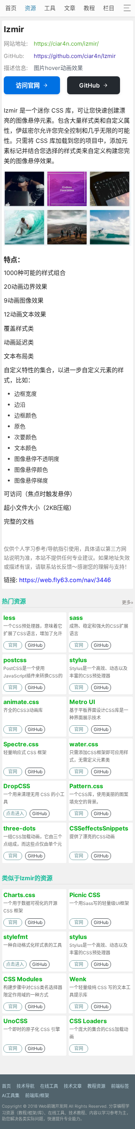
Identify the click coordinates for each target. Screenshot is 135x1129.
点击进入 (15, 813)
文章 (69, 8)
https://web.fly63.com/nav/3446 (65, 580)
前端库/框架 (37, 1095)
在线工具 (49, 1086)
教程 (89, 8)
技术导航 (25, 1086)
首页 (10, 8)
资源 (30, 8)
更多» (127, 602)
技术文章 (73, 1086)
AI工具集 (11, 1095)
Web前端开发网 (53, 1106)
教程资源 (96, 1086)
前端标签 (120, 1086)
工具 (50, 8)
